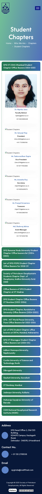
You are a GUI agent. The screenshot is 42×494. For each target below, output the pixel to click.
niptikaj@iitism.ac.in (21, 116)
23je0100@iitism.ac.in (22, 186)
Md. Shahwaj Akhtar (21, 226)
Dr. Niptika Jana (21, 109)
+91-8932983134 (22, 212)
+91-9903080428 (22, 119)
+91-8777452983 (22, 166)
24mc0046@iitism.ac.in (22, 232)
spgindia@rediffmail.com (22, 470)
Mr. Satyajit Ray (21, 133)
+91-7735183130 (21, 142)
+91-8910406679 (22, 189)
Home (8, 43)
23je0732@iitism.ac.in (22, 209)
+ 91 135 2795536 (19, 454)
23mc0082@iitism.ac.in (22, 139)
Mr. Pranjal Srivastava (21, 203)
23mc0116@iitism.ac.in (22, 162)
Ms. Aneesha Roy (21, 179)
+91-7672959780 (22, 236)
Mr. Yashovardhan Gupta (21, 156)
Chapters (32, 43)
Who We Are (19, 43)
